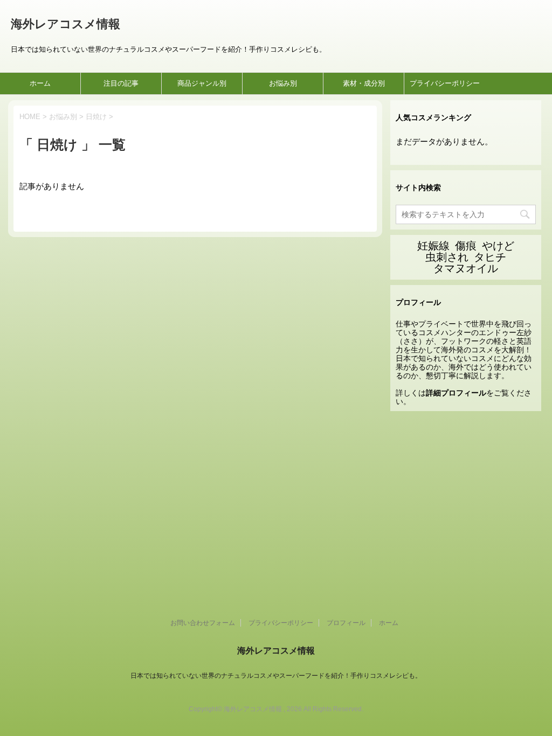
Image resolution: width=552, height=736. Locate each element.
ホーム (40, 83)
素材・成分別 (364, 83)
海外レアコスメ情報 (65, 24)
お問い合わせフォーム (202, 623)
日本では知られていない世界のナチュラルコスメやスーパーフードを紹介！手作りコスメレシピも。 (276, 675)
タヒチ (490, 257)
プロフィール (346, 623)
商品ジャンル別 (201, 83)
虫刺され (446, 257)
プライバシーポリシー (445, 83)
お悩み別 (283, 83)
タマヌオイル (465, 268)
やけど (498, 245)
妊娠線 (433, 245)
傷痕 (466, 245)
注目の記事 (121, 83)
